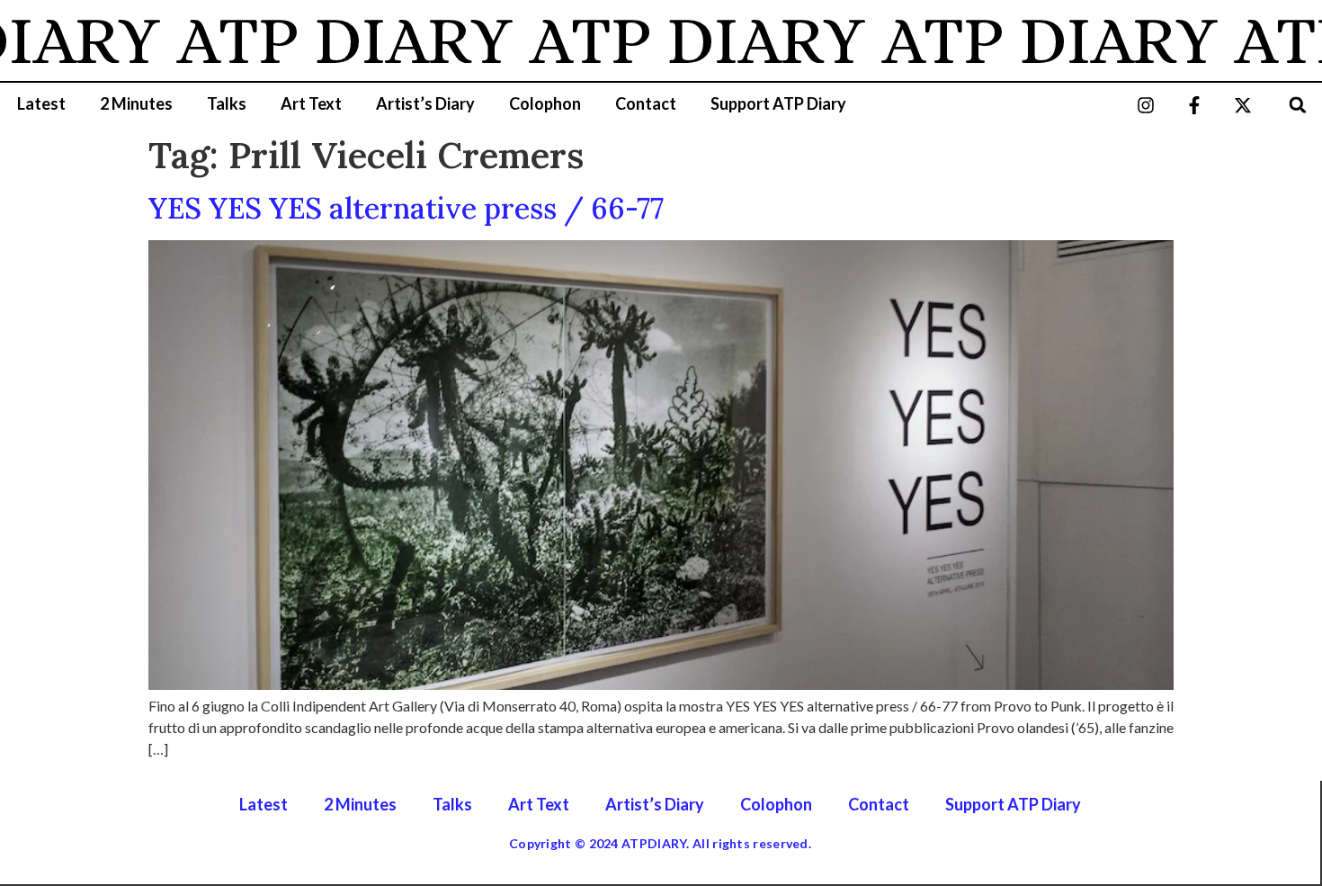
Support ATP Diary (778, 103)
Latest (41, 103)
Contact (645, 103)
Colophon (545, 103)
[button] (1298, 105)
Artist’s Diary (425, 103)
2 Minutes (136, 103)
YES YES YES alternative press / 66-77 (406, 208)
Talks (226, 103)
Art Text (311, 103)
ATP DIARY (323, 40)
